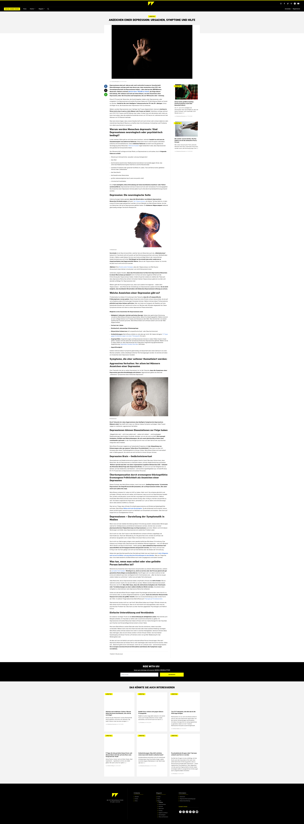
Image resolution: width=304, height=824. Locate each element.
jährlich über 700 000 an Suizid (139, 91)
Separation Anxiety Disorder (129, 344)
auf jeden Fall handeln (118, 571)
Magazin (41, 9)
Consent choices (183, 806)
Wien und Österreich (163, 817)
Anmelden (288, 9)
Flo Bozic (142, 722)
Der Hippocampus (139, 201)
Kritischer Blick (162, 804)
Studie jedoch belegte (126, 267)
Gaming (160, 810)
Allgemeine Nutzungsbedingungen (187, 798)
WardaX (137, 796)
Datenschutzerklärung (185, 801)
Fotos (24, 9)
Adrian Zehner (176, 728)
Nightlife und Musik (163, 812)
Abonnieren (171, 674)
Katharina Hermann (181, 116)
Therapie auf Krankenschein (153, 599)
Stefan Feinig (111, 765)
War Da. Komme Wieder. (12, 9)
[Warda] (115, 795)
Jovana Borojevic (116, 81)
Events (32, 9)
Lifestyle (152, 16)
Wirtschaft (161, 808)
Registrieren (296, 9)
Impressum (182, 796)
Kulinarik (161, 806)
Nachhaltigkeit (162, 814)
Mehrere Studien (133, 146)
